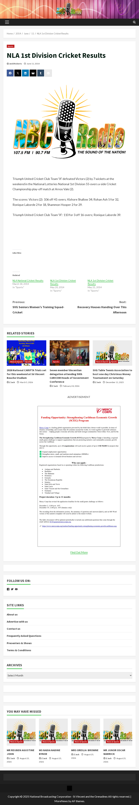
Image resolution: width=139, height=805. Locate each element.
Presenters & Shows (19, 643)
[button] (7, 22)
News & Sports (16, 362)
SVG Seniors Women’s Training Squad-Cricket (38, 307)
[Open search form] (134, 22)
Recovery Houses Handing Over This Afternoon (101, 307)
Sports (10, 46)
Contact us (13, 628)
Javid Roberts (15, 63)
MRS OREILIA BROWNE (84, 750)
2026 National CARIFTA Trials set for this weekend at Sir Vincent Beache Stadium (26, 373)
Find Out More (79, 552)
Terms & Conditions (19, 650)
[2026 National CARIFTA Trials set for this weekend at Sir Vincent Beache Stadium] (26, 353)
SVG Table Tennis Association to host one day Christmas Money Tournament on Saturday (112, 373)
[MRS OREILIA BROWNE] (85, 732)
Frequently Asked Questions (24, 635)
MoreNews (61, 801)
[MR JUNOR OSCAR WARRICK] (117, 732)
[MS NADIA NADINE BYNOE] (53, 732)
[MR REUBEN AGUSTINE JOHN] (21, 732)
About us (12, 614)
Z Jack (12, 382)
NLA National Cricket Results (28, 280)
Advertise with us (17, 621)
